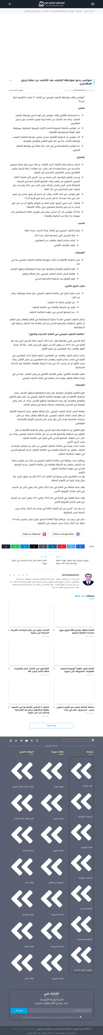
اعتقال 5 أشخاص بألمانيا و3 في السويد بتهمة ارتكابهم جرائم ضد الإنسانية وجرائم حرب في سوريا (30, 710)
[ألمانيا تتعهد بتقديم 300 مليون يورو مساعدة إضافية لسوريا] (74, 615)
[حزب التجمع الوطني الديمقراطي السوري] (51, 4)
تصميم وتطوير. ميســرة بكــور (23, 1029)
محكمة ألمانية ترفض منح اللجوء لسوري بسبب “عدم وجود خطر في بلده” (75, 708)
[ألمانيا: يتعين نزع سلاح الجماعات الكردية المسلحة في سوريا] (29, 615)
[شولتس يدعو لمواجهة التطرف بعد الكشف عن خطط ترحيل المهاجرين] (51, 47)
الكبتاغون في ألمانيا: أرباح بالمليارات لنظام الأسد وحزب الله (31, 670)
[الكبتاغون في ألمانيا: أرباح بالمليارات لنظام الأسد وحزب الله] (29, 653)
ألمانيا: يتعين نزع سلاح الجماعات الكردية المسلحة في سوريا (30, 631)
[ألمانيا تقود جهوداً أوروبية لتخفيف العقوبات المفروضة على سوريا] (74, 653)
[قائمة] (92, 4)
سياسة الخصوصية (35, 1017)
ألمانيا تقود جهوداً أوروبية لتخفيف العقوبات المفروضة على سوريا (77, 670)
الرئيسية (79, 11)
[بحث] (10, 4)
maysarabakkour (79, 90)
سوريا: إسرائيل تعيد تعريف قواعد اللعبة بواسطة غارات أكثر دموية (72, 562)
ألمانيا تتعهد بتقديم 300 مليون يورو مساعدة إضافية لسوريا (76, 631)
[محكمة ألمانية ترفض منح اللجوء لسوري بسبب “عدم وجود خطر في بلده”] (74, 692)
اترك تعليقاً (51, 725)
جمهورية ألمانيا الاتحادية (16, 90)
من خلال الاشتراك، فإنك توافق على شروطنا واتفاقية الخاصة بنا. (50, 1017)
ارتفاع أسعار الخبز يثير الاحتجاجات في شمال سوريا (29, 562)
